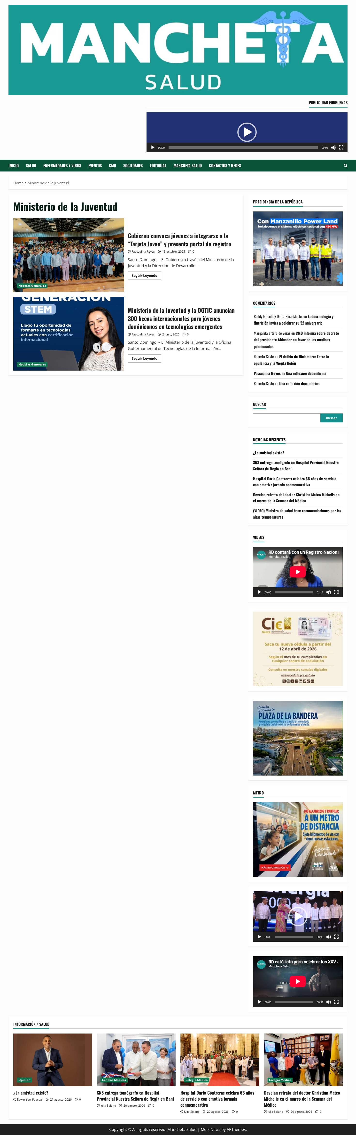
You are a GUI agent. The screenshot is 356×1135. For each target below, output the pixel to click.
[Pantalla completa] (341, 147)
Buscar (259, 404)
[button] (247, 132)
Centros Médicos (114, 1080)
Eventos (95, 165)
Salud (31, 165)
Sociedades (133, 165)
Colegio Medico (197, 1080)
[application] (247, 132)
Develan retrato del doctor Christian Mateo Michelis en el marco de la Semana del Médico (296, 497)
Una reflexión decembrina (306, 373)
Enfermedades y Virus (62, 165)
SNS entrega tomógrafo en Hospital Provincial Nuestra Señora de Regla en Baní (135, 1095)
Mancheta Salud (188, 165)
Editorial (158, 165)
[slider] (243, 147)
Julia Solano (108, 1106)
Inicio (13, 165)
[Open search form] (346, 165)
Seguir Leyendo (146, 276)
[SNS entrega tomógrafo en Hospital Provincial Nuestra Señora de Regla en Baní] (136, 1060)
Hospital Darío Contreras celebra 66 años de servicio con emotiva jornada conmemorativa (294, 481)
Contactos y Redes (225, 165)
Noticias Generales (32, 286)
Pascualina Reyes (143, 251)
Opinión (24, 1080)
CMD (112, 165)
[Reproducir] (152, 147)
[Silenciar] (333, 147)
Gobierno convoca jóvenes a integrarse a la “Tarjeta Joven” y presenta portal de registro (68, 255)
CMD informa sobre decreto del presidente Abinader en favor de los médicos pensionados (296, 339)
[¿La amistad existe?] (52, 1060)
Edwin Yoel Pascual (30, 1099)
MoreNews (210, 1129)
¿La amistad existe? (268, 452)
